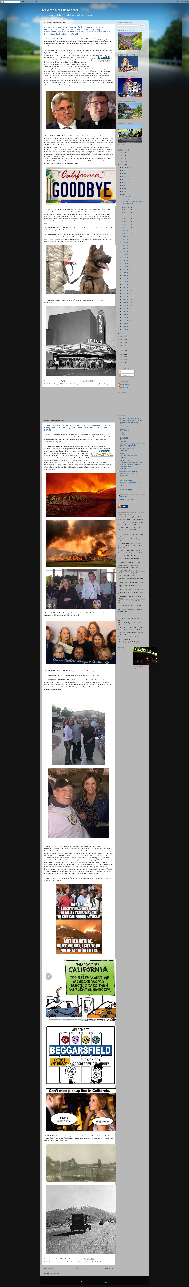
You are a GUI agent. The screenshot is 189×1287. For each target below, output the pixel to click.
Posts (122, 371)
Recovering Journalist (127, 480)
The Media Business (126, 461)
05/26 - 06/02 (126, 270)
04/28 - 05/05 (126, 282)
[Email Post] (80, 381)
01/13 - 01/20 (126, 326)
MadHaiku (124, 496)
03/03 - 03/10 (126, 305)
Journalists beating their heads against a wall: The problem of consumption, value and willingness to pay (131, 464)
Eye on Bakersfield (126, 489)
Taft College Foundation (99, 1262)
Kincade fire (71, 1262)
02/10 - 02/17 (126, 314)
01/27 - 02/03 (126, 320)
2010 (122, 357)
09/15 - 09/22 (126, 222)
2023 (122, 153)
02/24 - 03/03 (126, 308)
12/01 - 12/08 (126, 179)
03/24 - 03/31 (126, 296)
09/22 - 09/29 (126, 219)
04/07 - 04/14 (126, 290)
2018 (122, 333)
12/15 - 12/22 (126, 173)
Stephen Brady (103, 384)
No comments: (72, 381)
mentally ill (87, 384)
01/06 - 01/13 (126, 329)
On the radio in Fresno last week (129, 491)
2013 (122, 348)
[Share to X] (88, 381)
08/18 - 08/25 (126, 234)
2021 (122, 159)
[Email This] (84, 381)
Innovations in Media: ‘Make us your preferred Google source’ (130, 448)
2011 (122, 354)
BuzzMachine (124, 438)
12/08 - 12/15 (126, 176)
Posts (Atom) (56, 1273)
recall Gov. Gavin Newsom (83, 1262)
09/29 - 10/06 (126, 216)
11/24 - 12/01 (126, 182)
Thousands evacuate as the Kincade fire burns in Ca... (132, 202)
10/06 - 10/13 (126, 213)
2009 (122, 360)
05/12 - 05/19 (126, 276)
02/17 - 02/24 (126, 311)
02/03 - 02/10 (126, 317)
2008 (122, 363)
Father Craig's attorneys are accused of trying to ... (132, 198)
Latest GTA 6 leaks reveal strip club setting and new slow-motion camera (130, 432)
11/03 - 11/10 (126, 191)
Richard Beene (124, 384)
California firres (64, 384)
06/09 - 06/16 (126, 264)
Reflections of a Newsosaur (128, 471)
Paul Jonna (95, 384)
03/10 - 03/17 (126, 302)
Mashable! (123, 429)
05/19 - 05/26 (126, 273)
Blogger (105, 1282)
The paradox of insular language (129, 456)
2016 (122, 339)
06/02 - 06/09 (126, 267)
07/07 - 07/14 (126, 252)
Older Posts (108, 1268)
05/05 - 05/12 (126, 279)
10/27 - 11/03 (126, 194)
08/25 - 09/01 (126, 231)
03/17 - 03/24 (126, 299)
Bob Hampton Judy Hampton (58, 1262)
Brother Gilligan (54, 384)
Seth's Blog (124, 454)
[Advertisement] (78, 403)
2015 (122, 342)
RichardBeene (124, 387)
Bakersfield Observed (59, 10)
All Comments (125, 375)
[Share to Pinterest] (92, 381)
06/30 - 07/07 (126, 255)
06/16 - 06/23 (126, 261)
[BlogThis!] (86, 381)
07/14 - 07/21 (126, 249)
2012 (122, 351)
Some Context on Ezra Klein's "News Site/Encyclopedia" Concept (130, 483)
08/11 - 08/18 (126, 237)
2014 (122, 345)
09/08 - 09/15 (126, 225)
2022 (122, 156)
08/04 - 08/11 (126, 240)
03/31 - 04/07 (126, 294)
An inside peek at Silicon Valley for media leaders (130, 474)
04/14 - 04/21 (126, 288)
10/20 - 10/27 (126, 207)
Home (78, 1268)
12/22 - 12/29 (126, 170)
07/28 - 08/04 (126, 243)
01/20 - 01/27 (126, 323)
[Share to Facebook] (90, 381)
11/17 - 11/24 (126, 185)
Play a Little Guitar (126, 499)
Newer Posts (49, 1268)
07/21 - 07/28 (126, 246)
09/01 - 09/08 (126, 228)
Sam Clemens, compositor (127, 440)
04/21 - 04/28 (126, 285)
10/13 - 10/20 (126, 210)
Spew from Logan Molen (128, 445)
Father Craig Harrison (76, 384)
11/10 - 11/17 (126, 188)
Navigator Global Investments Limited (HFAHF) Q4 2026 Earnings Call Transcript (131, 422)
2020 (122, 162)
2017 (122, 336)
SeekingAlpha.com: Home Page (130, 418)
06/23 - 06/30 (126, 258)
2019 (122, 165)
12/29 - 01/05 (126, 167)
